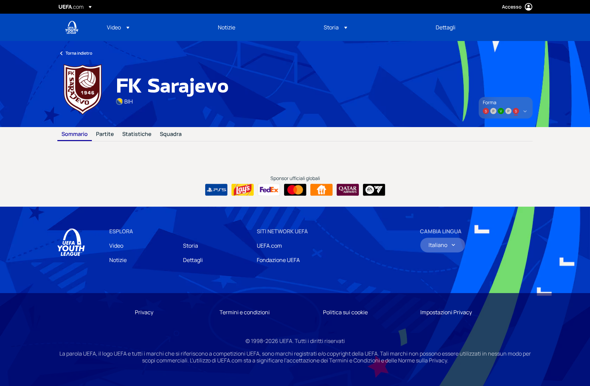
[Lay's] (242, 190)
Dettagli (193, 260)
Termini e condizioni (245, 312)
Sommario (74, 134)
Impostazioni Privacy (446, 312)
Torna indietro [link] (79, 53)
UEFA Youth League (71, 27)
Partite (105, 134)
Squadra (171, 134)
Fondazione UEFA (278, 260)
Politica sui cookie (345, 312)
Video (116, 245)
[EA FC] (374, 190)
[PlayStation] (216, 190)
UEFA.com (269, 245)
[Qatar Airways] (348, 190)
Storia (190, 245)
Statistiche (137, 134)
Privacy (144, 312)
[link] (226, 27)
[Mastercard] (295, 190)
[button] (118, 27)
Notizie (118, 260)
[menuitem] (153, 27)
